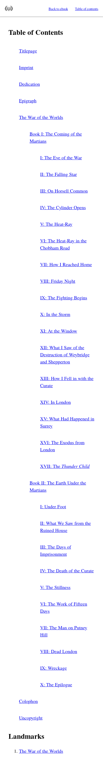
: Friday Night (57, 281)
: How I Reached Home (66, 264)
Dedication (29, 84)
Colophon (28, 701)
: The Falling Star (58, 174)
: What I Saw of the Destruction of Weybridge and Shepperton (65, 354)
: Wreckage (53, 668)
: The (65, 466)
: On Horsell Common (64, 191)
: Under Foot (53, 506)
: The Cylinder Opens (63, 207)
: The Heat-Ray (56, 224)
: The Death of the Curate (67, 570)
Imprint (26, 67)
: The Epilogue (56, 684)
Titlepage (28, 50)
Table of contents (86, 8)
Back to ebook (58, 8)
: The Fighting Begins (63, 297)
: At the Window (58, 331)
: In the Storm (55, 314)
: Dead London (58, 651)
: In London (55, 402)
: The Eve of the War (61, 157)
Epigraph (27, 100)
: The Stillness (55, 587)
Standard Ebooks (9, 8)
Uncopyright (31, 718)
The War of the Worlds (41, 117)
